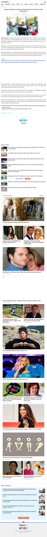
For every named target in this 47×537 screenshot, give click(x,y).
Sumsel (9, 113)
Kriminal (31, 4)
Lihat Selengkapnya (23, 517)
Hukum (18, 4)
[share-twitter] (22, 120)
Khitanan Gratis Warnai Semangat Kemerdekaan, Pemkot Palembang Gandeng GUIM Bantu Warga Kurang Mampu (19, 489)
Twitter (27, 529)
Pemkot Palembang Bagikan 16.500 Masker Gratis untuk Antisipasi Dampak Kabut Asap (18, 506)
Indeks (13, 4)
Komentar (24, 123)
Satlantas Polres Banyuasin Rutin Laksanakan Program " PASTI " (17, 108)
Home (2, 4)
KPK (22, 4)
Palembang (42, 4)
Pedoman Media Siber (28, 531)
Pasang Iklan (21, 531)
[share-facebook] (20, 120)
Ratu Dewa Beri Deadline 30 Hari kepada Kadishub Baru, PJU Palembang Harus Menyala (20, 501)
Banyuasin (4, 113)
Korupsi (26, 4)
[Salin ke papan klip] (26, 120)
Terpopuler (7, 4)
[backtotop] (23, 523)
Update (27, 178)
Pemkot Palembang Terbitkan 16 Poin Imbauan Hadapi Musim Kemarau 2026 (20, 495)
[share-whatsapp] (24, 120)
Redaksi (16, 531)
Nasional (36, 4)
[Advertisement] (23, 72)
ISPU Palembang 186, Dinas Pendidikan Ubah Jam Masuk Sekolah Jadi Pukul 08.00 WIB (19, 512)
